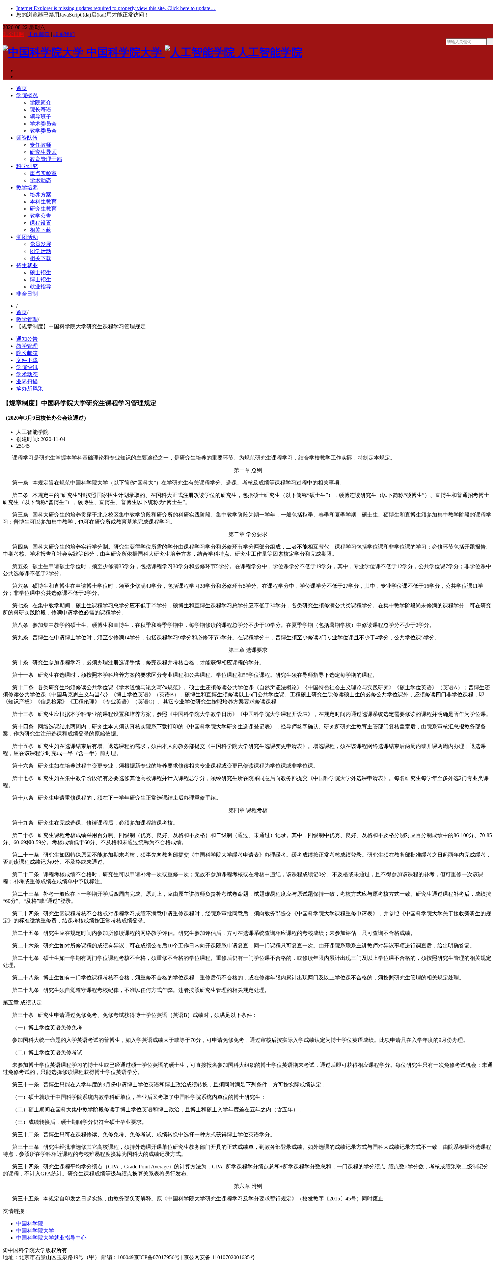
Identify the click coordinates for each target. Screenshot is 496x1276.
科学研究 (27, 166)
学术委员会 (43, 124)
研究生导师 (43, 152)
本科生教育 (43, 201)
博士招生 (40, 279)
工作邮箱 (39, 34)
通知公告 (27, 339)
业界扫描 (27, 381)
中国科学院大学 (35, 1230)
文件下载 (27, 360)
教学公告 (40, 216)
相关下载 (40, 230)
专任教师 (40, 145)
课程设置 (40, 223)
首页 (21, 88)
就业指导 (40, 286)
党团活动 (27, 237)
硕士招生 (40, 272)
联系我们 (64, 34)
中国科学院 (29, 1223)
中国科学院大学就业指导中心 (51, 1238)
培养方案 (40, 194)
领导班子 (40, 116)
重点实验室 (43, 173)
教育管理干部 (46, 159)
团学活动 (40, 251)
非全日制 (13, 34)
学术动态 (40, 180)
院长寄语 (40, 109)
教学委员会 (43, 131)
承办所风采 (29, 388)
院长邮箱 (27, 353)
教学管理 (27, 319)
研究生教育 (43, 209)
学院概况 (27, 95)
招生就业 (27, 265)
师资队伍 (27, 138)
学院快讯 (27, 367)
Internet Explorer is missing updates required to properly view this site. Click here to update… (116, 8)
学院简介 (40, 102)
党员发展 (40, 244)
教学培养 (27, 187)
